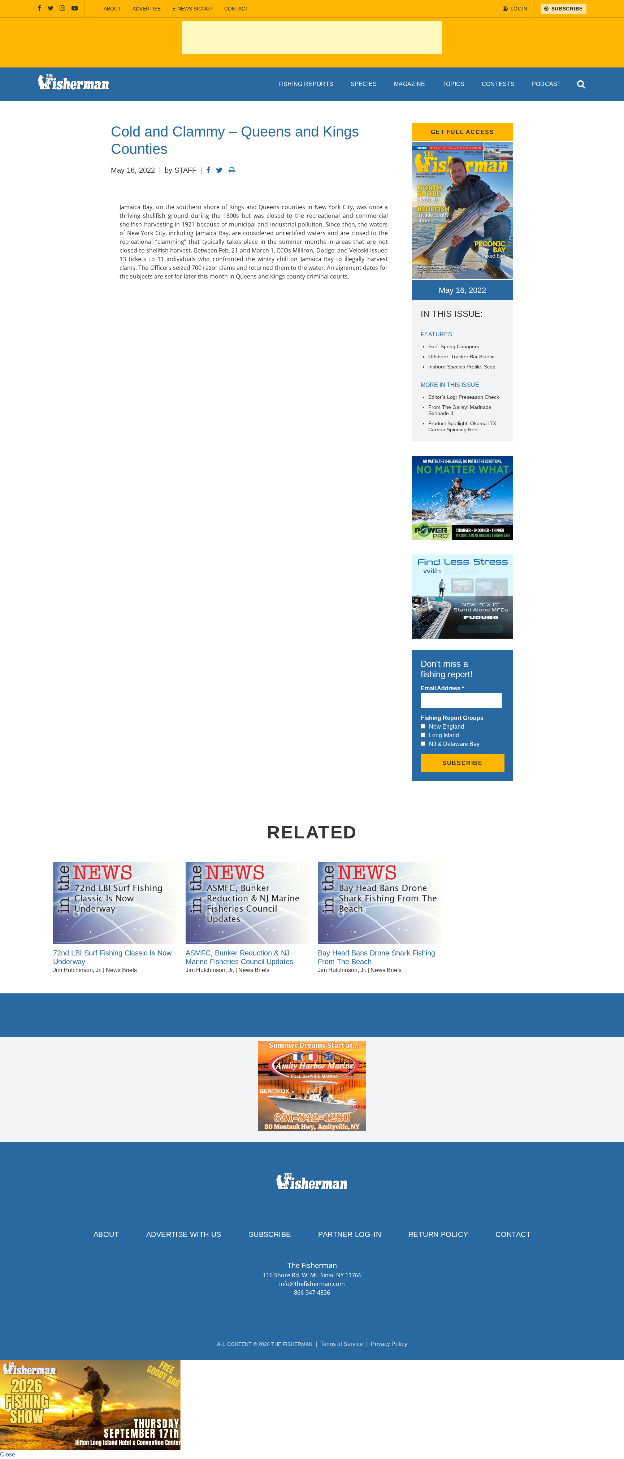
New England (446, 727)
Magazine (409, 84)
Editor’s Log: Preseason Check (463, 397)
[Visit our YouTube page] (75, 8)
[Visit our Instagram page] (62, 8)
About (112, 9)
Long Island (444, 735)
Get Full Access (462, 132)
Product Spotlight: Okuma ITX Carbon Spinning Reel (462, 426)
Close (7, 1454)
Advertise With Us (183, 1234)
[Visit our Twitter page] (50, 8)
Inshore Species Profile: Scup (461, 367)
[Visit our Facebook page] (39, 8)
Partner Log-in (349, 1234)
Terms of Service (341, 1344)
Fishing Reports (306, 84)
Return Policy (438, 1234)
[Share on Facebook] (208, 170)
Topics (453, 84)
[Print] (232, 170)
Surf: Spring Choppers (453, 346)
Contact (236, 9)
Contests (498, 84)
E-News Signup (192, 9)
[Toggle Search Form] (581, 84)
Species (364, 84)
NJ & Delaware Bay (454, 744)
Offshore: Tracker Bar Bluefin (461, 356)
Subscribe (270, 1234)
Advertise (147, 9)
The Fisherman (74, 84)
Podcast (546, 84)
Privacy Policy (389, 1344)
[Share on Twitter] (219, 170)
